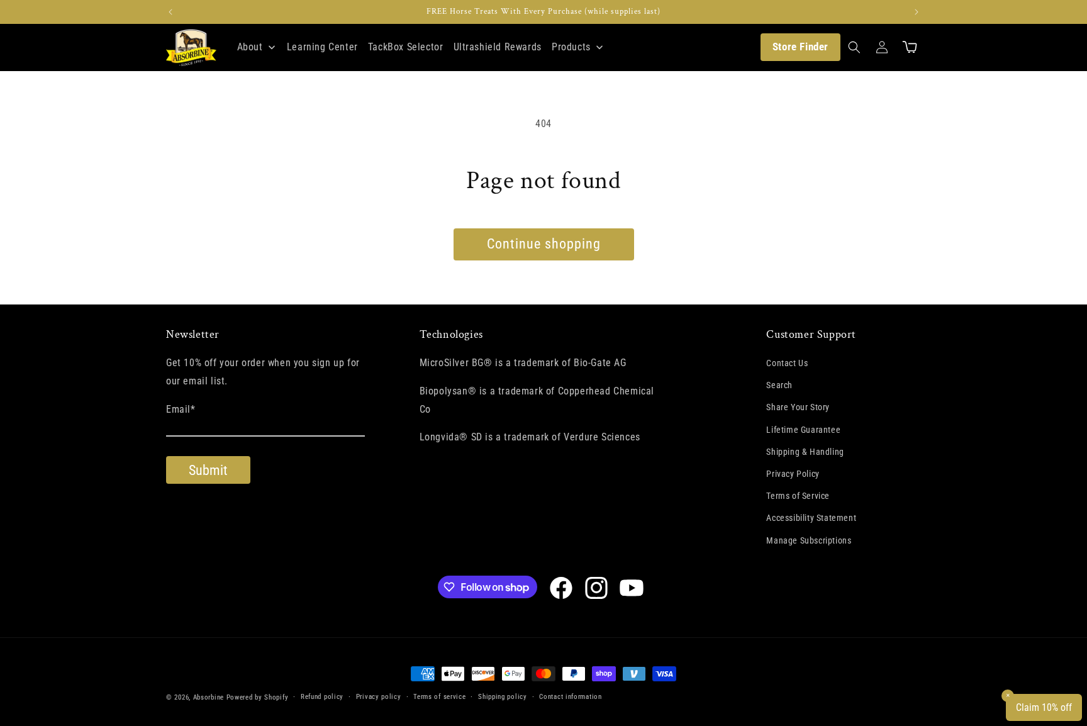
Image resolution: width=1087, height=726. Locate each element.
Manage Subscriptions (808, 540)
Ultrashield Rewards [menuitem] (498, 47)
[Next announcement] (916, 12)
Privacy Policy (792, 474)
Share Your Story (798, 407)
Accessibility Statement (811, 518)
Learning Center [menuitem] (322, 47)
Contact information (570, 697)
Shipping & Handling (805, 452)
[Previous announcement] (170, 12)
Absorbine (208, 697)
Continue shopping (544, 244)
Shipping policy (502, 697)
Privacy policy (378, 697)
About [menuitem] (250, 47)
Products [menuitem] (571, 47)
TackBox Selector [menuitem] (405, 47)
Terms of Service (798, 496)
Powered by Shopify (257, 697)
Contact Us (787, 363)
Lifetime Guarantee (803, 430)
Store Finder (800, 46)
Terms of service (439, 697)
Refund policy (322, 697)
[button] (854, 47)
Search (779, 385)
